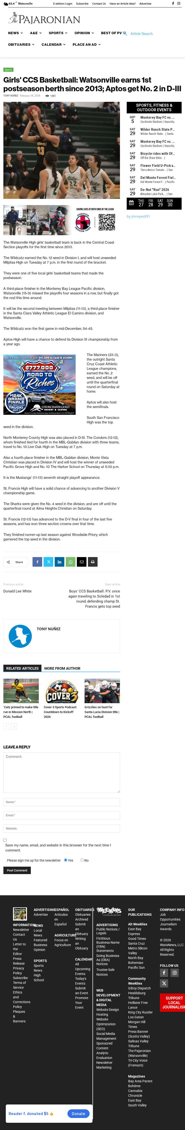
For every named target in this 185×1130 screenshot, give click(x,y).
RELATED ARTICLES (22, 668)
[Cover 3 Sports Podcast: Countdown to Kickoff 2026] (61, 691)
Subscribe (20, 978)
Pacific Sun (136, 967)
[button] (136, 33)
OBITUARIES (84, 910)
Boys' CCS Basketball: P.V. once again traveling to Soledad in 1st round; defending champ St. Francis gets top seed (94, 599)
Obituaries (83, 914)
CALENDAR (83, 959)
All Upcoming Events (82, 969)
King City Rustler (140, 1012)
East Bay (134, 1100)
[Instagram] (179, 4)
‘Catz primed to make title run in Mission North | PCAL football (20, 712)
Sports (8, 69)
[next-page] (14, 726)
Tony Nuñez (10, 95)
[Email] (81, 562)
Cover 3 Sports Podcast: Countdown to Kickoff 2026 (60, 712)
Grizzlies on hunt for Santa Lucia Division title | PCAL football (102, 712)
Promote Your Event (81, 1002)
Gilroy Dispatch (139, 988)
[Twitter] (48, 562)
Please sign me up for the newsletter (34, 860)
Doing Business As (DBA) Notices (107, 960)
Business (40, 945)
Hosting (102, 1014)
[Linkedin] (59, 562)
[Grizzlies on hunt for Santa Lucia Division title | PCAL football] (102, 691)
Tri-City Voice (137, 1060)
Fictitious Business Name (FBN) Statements (107, 944)
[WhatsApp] (70, 562)
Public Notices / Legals (108, 931)
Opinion (39, 950)
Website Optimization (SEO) (106, 1024)
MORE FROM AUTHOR (62, 668)
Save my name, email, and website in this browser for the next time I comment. (58, 847)
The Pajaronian (139, 1051)
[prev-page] (6, 726)
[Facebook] (173, 4)
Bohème (134, 1086)
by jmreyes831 (138, 216)
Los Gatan (136, 1017)
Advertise (41, 914)
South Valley (137, 1105)
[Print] (93, 562)
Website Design (107, 1010)
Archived (81, 919)
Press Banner (138, 1031)
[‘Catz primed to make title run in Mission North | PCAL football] (21, 691)
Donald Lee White (17, 591)
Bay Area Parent (140, 1081)
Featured (40, 940)
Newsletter (21, 930)
